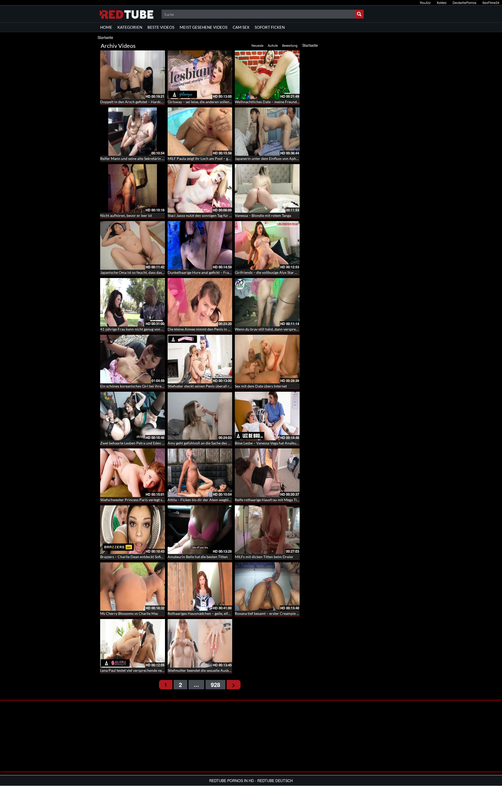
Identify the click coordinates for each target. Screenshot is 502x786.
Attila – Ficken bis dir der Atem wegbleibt (201, 500)
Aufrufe (273, 45)
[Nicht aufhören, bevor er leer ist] (132, 188)
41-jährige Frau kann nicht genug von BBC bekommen (143, 329)
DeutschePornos (464, 2)
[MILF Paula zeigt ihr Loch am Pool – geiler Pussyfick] (200, 131)
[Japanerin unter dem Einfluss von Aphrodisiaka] (267, 131)
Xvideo (442, 2)
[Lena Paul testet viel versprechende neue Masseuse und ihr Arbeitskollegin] (132, 643)
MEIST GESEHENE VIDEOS (203, 27)
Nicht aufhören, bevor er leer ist (126, 215)
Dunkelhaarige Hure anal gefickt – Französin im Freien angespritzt (221, 272)
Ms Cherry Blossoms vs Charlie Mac (129, 613)
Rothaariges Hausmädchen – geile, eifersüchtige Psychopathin (218, 613)
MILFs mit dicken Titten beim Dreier (264, 556)
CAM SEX (241, 27)
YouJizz (425, 2)
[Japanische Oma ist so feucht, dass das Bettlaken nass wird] (132, 245)
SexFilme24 (490, 2)
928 (215, 684)
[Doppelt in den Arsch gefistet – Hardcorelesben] (132, 74)
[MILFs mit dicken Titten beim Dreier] (267, 529)
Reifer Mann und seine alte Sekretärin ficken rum (139, 158)
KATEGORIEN (129, 27)
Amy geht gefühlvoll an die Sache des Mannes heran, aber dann (218, 443)
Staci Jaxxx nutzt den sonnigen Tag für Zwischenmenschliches (217, 215)
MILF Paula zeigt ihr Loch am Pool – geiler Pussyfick (209, 158)
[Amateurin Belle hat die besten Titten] (200, 529)
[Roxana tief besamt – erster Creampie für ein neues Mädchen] (267, 586)
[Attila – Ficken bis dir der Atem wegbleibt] (200, 472)
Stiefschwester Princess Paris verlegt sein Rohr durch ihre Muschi (153, 500)
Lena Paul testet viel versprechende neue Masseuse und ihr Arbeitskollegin (160, 670)
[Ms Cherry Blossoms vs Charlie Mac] (132, 586)
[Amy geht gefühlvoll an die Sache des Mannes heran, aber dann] (200, 416)
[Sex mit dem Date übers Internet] (267, 359)
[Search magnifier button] (359, 14)
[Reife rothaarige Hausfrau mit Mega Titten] (267, 472)
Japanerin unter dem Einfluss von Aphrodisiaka (273, 158)
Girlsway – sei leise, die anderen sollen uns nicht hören (211, 102)
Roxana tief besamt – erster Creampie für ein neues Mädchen (284, 613)
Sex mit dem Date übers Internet (261, 386)
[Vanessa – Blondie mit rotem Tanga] (267, 188)
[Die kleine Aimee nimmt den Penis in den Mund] (200, 302)
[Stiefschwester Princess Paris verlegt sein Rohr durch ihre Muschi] (132, 472)
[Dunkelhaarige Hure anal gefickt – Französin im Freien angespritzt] (200, 245)
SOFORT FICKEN (270, 27)
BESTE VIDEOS (160, 27)
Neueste (258, 45)
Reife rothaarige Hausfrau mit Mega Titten (269, 500)
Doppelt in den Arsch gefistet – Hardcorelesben (138, 102)
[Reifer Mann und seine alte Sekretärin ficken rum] (132, 131)
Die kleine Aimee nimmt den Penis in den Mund (206, 329)
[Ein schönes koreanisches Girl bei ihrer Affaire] (132, 359)
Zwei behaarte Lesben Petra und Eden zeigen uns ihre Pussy (148, 443)
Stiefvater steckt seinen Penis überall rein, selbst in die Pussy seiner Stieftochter (232, 386)
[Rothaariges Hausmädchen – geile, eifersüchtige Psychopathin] (200, 586)
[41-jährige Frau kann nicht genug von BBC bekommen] (132, 302)
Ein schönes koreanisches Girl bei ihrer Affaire (137, 386)
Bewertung (290, 45)
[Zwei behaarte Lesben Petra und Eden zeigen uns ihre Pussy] (132, 416)
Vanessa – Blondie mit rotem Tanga (263, 215)
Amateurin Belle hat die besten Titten (198, 556)
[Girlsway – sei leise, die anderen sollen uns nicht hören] (200, 74)
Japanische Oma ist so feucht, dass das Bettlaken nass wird (147, 272)
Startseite (105, 37)
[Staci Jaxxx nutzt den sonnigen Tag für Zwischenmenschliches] (200, 188)
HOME (106, 27)
